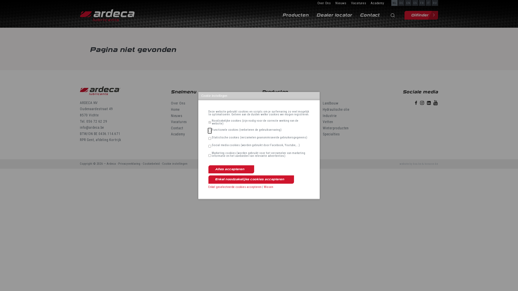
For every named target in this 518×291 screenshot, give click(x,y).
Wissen (268, 187)
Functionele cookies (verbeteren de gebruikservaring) (247, 130)
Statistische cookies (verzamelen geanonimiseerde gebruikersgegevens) (259, 137)
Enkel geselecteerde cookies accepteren (234, 187)
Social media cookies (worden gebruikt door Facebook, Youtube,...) (256, 145)
